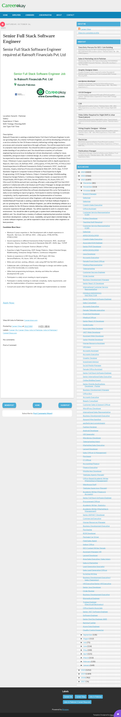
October (86, 190)
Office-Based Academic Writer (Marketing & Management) (95, 479)
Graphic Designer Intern (88, 70)
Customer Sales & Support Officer (96, 404)
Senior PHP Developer (92, 246)
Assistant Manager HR (92, 552)
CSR (80, 103)
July (84, 642)
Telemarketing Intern (91, 441)
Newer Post (9, 405)
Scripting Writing (90, 574)
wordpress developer (86, 81)
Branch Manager (90, 194)
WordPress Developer (92, 408)
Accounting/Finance (91, 463)
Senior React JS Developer (93, 283)
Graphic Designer (90, 358)
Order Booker (88, 591)
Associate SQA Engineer (93, 243)
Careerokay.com (30, 320)
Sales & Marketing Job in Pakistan (92, 58)
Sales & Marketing (90, 563)
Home (37, 405)
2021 (83, 180)
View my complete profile (88, 33)
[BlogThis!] (42, 326)
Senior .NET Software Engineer (95, 611)
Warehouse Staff (89, 484)
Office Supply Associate (92, 608)
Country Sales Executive (92, 205)
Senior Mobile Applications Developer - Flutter (94, 385)
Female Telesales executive (94, 310)
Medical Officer (89, 317)
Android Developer (90, 430)
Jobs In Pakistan (36, 330)
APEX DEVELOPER (91, 235)
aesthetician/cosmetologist (94, 423)
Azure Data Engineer (91, 626)
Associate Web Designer (93, 328)
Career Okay (23, 330)
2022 (83, 176)
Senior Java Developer (92, 587)
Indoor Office (88, 544)
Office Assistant (89, 209)
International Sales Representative (96, 412)
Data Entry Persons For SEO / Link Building (95, 47)
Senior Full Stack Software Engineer (97, 299)
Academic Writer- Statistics (94, 505)
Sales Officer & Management (94, 452)
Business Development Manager (96, 280)
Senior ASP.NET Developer (94, 515)
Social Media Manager (92, 365)
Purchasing (87, 529)
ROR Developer (89, 533)
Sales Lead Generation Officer (95, 570)
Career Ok (13, 330)
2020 (83, 670)
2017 (83, 681)
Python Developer (90, 218)
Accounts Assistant (91, 351)
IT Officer (87, 460)
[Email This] (39, 326)
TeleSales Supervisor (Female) (95, 488)
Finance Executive (90, 467)
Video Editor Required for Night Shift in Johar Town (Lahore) (96, 116)
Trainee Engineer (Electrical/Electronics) (93, 603)
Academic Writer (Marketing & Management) (95, 510)
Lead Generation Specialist (93, 566)
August (86, 638)
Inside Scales (88, 325)
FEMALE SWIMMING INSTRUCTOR (92, 294)
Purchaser (87, 456)
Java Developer (89, 254)
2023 (83, 172)
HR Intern (87, 347)
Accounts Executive (91, 257)
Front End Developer (91, 314)
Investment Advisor (91, 362)
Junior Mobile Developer (93, 339)
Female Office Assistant (92, 369)
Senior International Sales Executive (97, 376)
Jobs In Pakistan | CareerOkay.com (77, 702)
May (85, 650)
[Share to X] (44, 326)
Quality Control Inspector (93, 630)
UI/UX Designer (84, 92)
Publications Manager (87, 151)
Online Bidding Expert (92, 380)
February (87, 661)
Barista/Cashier (89, 623)
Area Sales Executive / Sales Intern (96, 559)
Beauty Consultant (90, 401)
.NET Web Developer (91, 332)
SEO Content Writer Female (94, 548)
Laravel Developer (90, 449)
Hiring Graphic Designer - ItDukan (92, 128)
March (86, 658)
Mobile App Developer (92, 471)
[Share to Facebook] (46, 326)
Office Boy (87, 393)
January (86, 665)
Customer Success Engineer (94, 272)
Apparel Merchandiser (92, 419)
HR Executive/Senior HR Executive (97, 583)
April (85, 654)
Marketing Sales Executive (93, 445)
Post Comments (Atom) (42, 413)
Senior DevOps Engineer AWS (95, 619)
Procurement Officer (91, 501)
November (87, 187)
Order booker (88, 276)
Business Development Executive (96, 416)
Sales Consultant (89, 303)
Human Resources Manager (94, 522)
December (87, 183)
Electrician (82, 139)
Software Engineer (90, 615)
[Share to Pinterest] (48, 326)
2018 (83, 677)
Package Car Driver (91, 537)
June (85, 646)
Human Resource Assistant (94, 343)
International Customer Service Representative (95, 288)
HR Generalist (88, 434)
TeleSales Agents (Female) (93, 475)
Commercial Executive (92, 518)
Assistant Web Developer (93, 336)
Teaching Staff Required (92, 222)
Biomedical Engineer (91, 598)
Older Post (65, 405)
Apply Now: (9, 302)
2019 (83, 674)
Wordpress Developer (92, 438)
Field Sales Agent (90, 541)
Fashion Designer (90, 427)
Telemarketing (89, 268)
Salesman (87, 198)
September (87, 635)
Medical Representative (92, 265)
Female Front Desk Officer (94, 261)
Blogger (65, 709)
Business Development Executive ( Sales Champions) (97, 578)
